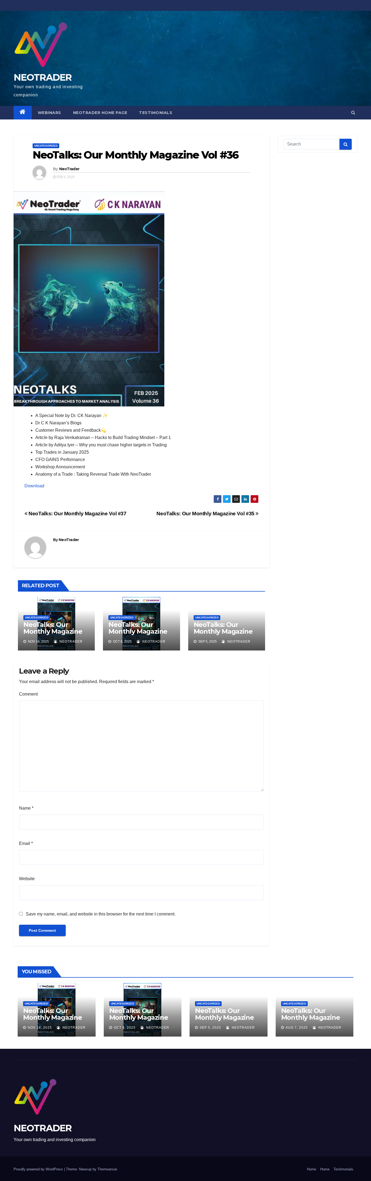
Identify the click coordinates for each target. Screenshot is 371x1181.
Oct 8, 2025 (125, 1028)
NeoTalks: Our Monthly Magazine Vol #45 (52, 631)
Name (26, 808)
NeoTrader (69, 168)
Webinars (49, 112)
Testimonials (155, 112)
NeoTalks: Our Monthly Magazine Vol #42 (310, 1017)
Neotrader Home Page (100, 112)
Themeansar (107, 1169)
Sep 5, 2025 (210, 1028)
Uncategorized (46, 145)
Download (34, 486)
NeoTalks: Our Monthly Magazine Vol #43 (223, 631)
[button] (353, 112)
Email (26, 843)
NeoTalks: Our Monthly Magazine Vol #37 (77, 513)
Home (311, 1169)
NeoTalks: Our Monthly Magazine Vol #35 (206, 513)
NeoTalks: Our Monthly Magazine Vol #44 (137, 631)
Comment (28, 694)
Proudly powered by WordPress (39, 1169)
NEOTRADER (43, 77)
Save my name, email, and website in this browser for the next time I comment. (100, 914)
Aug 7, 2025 (297, 1028)
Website (27, 878)
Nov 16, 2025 (40, 1028)
